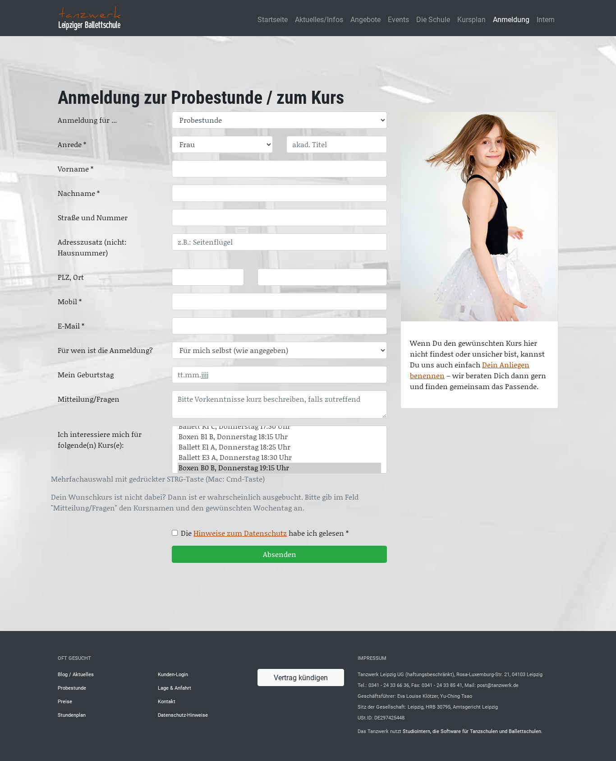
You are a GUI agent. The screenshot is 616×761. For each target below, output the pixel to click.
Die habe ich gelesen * (265, 533)
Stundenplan (72, 714)
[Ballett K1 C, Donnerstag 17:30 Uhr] (279, 426)
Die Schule (433, 19)
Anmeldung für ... (87, 120)
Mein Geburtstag (86, 375)
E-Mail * (71, 326)
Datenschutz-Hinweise (183, 714)
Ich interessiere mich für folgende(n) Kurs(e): (100, 439)
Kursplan (471, 19)
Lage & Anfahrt (174, 687)
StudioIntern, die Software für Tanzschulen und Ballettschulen (472, 731)
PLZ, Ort (71, 277)
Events (398, 19)
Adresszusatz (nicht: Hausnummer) (92, 247)
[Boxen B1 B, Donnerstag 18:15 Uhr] (279, 437)
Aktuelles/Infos (319, 19)
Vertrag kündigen (301, 677)
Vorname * (75, 169)
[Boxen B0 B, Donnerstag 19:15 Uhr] (279, 468)
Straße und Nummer (93, 218)
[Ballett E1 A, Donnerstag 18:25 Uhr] (279, 447)
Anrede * (72, 144)
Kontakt (166, 701)
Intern (546, 19)
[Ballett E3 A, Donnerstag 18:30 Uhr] (279, 457)
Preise (65, 701)
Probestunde (72, 687)
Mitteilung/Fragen (89, 399)
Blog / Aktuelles (76, 674)
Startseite (272, 19)
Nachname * (79, 193)
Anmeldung (511, 19)
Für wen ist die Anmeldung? (105, 350)
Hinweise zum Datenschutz (240, 533)
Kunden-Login (173, 674)
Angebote (365, 19)
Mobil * (70, 301)
